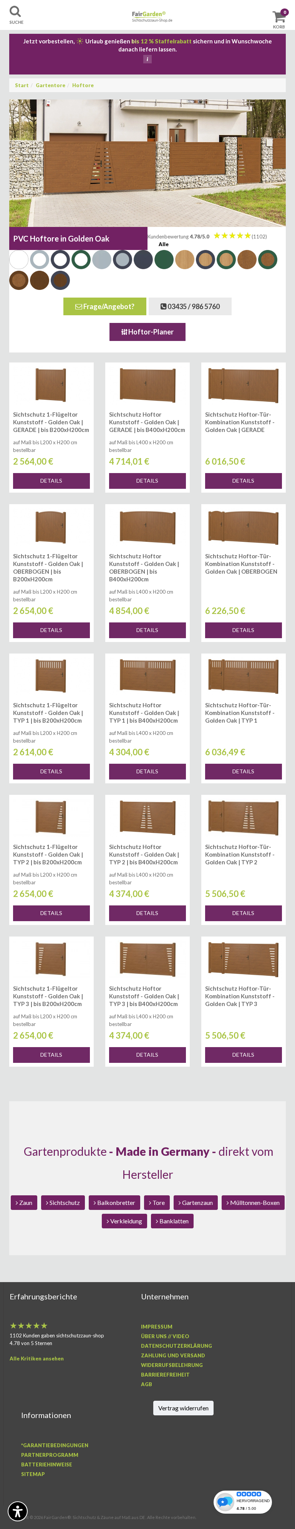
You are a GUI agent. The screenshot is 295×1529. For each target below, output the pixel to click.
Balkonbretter (115, 1202)
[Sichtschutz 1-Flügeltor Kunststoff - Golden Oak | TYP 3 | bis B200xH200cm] (51, 959)
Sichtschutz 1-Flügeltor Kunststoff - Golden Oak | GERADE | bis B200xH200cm (51, 422)
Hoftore (83, 85)
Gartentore (50, 85)
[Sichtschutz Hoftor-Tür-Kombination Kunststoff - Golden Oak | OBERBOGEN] (243, 527)
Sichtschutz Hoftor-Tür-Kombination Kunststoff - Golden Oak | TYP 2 (240, 854)
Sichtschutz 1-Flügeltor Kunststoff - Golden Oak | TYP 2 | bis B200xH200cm (48, 854)
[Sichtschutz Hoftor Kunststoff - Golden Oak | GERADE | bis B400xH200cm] (147, 385)
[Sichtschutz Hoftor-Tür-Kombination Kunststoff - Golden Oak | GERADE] (243, 385)
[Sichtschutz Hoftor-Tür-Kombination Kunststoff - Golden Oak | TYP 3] (243, 959)
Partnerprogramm (49, 1455)
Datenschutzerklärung (176, 1346)
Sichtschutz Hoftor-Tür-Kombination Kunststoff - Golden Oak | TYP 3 (240, 996)
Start (22, 85)
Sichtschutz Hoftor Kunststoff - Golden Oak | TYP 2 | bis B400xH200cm (144, 854)
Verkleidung (125, 1221)
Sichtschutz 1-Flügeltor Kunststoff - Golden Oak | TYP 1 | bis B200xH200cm (48, 713)
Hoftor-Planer (150, 332)
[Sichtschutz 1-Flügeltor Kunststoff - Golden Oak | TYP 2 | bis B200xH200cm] (51, 818)
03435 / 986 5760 (193, 306)
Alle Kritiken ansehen (37, 1358)
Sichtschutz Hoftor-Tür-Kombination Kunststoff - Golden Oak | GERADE (240, 422)
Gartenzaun (197, 1202)
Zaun (25, 1202)
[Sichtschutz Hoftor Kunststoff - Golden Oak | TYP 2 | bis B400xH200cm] (147, 818)
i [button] (147, 59)
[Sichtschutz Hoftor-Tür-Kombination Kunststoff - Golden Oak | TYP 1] (243, 676)
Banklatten (173, 1221)
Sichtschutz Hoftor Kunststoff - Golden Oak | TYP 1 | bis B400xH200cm (144, 713)
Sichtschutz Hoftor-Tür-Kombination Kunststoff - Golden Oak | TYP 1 (240, 713)
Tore (158, 1202)
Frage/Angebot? (108, 306)
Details (51, 480)
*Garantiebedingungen (54, 1445)
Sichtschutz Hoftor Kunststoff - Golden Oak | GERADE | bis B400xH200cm (147, 422)
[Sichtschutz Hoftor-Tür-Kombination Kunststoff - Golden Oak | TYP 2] (243, 818)
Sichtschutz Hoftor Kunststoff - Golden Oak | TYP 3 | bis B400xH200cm (144, 996)
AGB (146, 1384)
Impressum (156, 1327)
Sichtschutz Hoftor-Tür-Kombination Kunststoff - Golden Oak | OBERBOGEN (241, 564)
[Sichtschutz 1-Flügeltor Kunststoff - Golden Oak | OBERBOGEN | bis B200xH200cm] (51, 527)
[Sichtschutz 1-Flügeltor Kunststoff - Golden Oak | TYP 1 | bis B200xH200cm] (51, 676)
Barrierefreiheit (165, 1375)
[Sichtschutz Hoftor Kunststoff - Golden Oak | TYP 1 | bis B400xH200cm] (147, 676)
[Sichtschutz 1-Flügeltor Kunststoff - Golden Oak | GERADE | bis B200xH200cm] (51, 385)
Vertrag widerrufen (183, 1408)
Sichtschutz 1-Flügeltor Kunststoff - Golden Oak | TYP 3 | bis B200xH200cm (48, 996)
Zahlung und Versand (173, 1355)
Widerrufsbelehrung (172, 1365)
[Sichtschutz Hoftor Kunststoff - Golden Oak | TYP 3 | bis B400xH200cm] (147, 959)
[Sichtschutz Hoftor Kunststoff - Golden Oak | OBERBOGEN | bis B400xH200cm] (147, 527)
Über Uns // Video (165, 1336)
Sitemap (33, 1474)
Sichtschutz (64, 1202)
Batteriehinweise (46, 1464)
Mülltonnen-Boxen (254, 1202)
